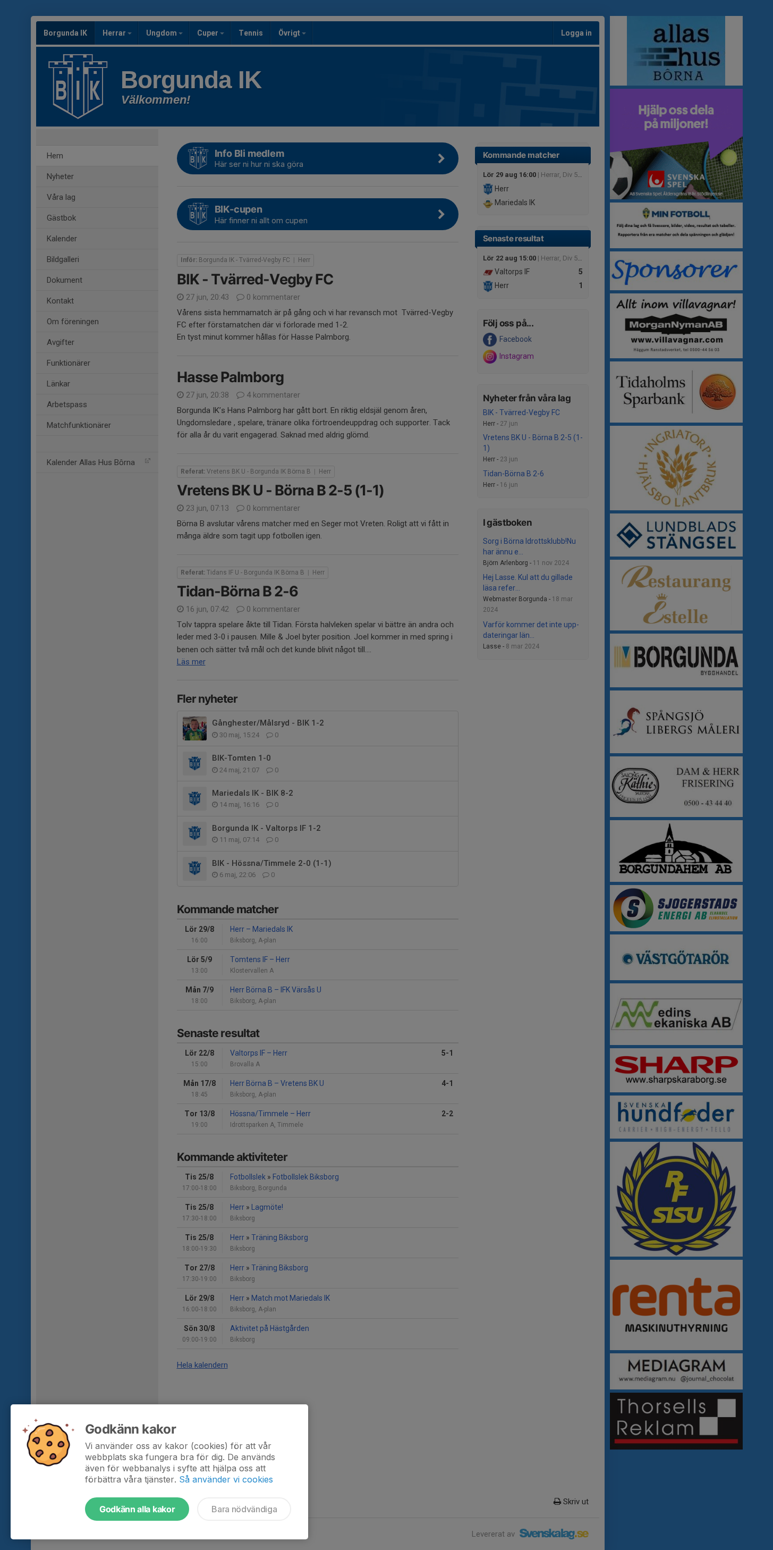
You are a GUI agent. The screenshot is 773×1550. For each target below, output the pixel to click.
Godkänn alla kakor (137, 1509)
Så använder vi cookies (226, 1479)
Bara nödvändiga (244, 1509)
